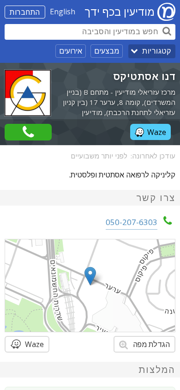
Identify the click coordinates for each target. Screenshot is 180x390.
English (62, 11)
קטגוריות (156, 51)
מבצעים (106, 50)
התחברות (25, 12)
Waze (156, 132)
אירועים (70, 50)
